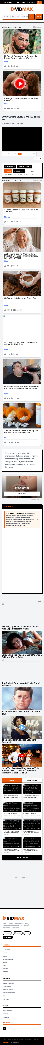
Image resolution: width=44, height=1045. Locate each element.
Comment (19, 171)
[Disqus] (22, 560)
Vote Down (24, 166)
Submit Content (8, 983)
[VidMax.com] (22, 9)
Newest (5, 1014)
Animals (6, 953)
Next (38, 158)
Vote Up (10, 166)
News (4, 965)
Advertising (7, 986)
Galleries (6, 1017)
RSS (27, 933)
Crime (5, 956)
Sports (5, 971)
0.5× (9, 154)
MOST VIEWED (32, 780)
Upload (7, 937)
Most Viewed (7, 1011)
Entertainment (8, 959)
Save (8, 171)
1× (20, 154)
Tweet (18, 933)
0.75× (15, 154)
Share (30, 171)
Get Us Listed (15, 1042)
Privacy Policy (8, 989)
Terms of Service (9, 993)
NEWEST (12, 780)
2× (28, 154)
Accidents (6, 950)
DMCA (4, 996)
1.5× (24, 154)
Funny (5, 962)
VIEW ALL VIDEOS (22, 857)
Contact (6, 999)
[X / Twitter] (4, 1028)
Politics (5, 968)
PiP (33, 154)
